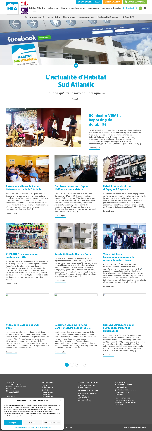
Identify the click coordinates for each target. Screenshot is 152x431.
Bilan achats (119, 404)
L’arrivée (81, 395)
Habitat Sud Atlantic (35, 8)
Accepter (12, 423)
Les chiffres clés (47, 396)
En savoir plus (94, 148)
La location (52, 8)
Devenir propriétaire (121, 387)
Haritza (143, 427)
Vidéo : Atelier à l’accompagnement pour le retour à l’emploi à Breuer (119, 257)
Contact (130, 8)
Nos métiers (69, 17)
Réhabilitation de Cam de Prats (73, 254)
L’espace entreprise (111, 8)
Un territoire (54, 17)
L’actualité (45, 385)
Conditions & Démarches (86, 385)
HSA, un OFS (128, 17)
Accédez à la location (88, 382)
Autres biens (119, 394)
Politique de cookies (20, 427)
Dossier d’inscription (85, 387)
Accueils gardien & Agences (87, 393)
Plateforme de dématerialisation (125, 402)
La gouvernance (86, 17)
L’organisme (47, 382)
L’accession (93, 8)
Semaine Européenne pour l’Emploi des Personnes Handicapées (118, 328)
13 (85, 365)
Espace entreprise (122, 398)
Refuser (32, 423)
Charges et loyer (83, 399)
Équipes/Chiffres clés (107, 17)
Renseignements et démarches (125, 400)
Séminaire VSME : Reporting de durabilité (105, 120)
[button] (60, 400)
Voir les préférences (52, 423)
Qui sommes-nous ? (34, 17)
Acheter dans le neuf (121, 389)
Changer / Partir (83, 397)
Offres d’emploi (11, 396)
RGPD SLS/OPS (33, 427)
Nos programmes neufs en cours (125, 390)
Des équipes (46, 394)
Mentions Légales (45, 427)
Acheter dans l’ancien (122, 392)
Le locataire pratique (85, 400)
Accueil (75, 99)
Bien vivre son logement (73, 8)
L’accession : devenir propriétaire (123, 383)
